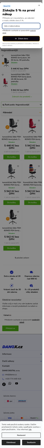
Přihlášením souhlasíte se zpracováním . (19, 31)
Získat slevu (23, 38)
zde (30, 429)
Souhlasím (31, 442)
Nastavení (21, 435)
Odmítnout (10, 442)
